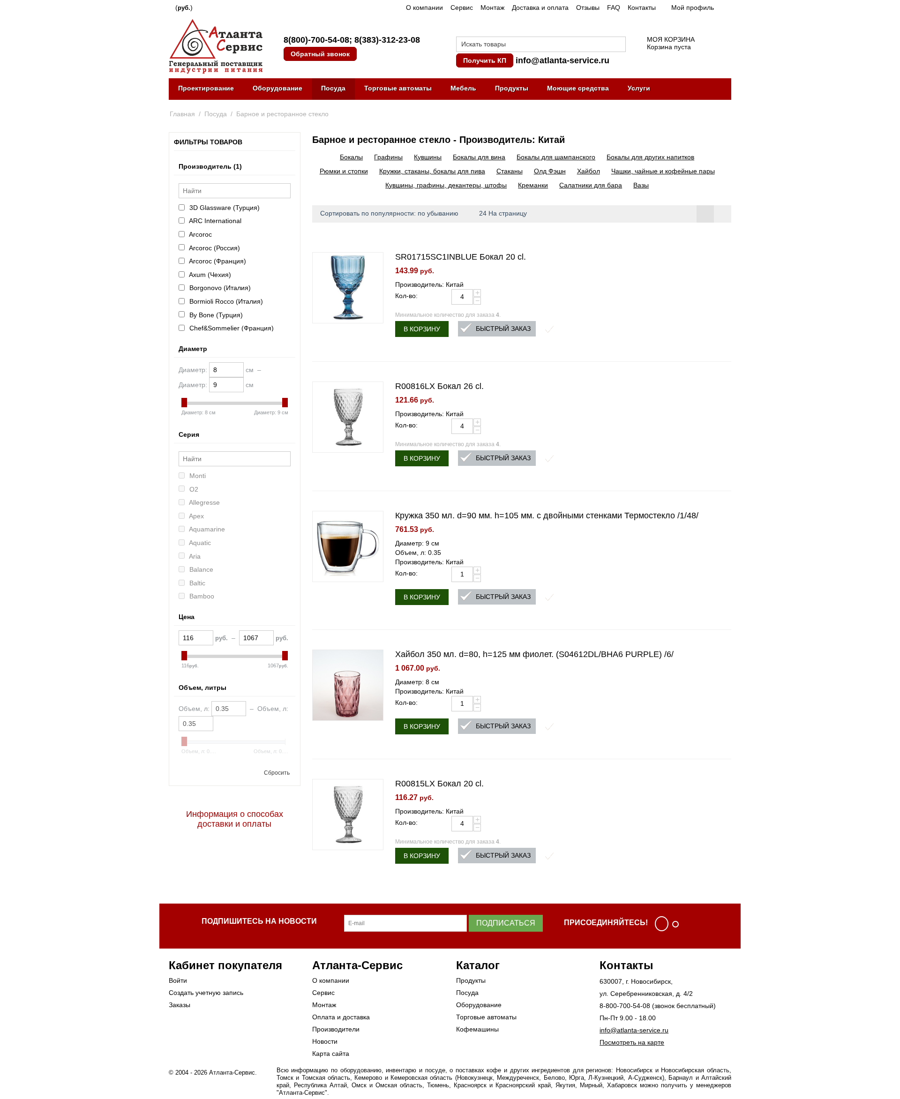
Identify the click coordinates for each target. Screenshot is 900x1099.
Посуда (333, 88)
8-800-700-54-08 (625, 1005)
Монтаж (492, 7)
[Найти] (618, 45)
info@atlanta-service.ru (562, 60)
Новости (325, 1041)
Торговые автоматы (398, 88)
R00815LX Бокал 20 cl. (439, 783)
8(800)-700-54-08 (316, 40)
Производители (336, 1029)
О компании (424, 7)
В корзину (422, 329)
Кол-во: (406, 295)
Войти (178, 980)
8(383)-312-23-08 (387, 40)
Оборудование (277, 88)
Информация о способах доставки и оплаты (234, 819)
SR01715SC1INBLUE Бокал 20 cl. (460, 257)
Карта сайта (330, 1053)
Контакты (642, 7)
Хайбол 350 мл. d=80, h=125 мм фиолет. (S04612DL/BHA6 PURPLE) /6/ (534, 654)
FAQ (613, 7)
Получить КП (484, 60)
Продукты (511, 88)
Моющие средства (578, 88)
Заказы (179, 1005)
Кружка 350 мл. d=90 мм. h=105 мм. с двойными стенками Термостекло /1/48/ (546, 515)
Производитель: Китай (429, 284)
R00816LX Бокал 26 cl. (439, 386)
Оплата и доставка (341, 1017)
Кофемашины (477, 1029)
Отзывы (588, 7)
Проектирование (206, 88)
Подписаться (505, 923)
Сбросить (277, 773)
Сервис (461, 7)
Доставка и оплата (540, 7)
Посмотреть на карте (632, 1042)
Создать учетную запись (206, 992)
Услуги (639, 88)
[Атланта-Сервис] (215, 45)
